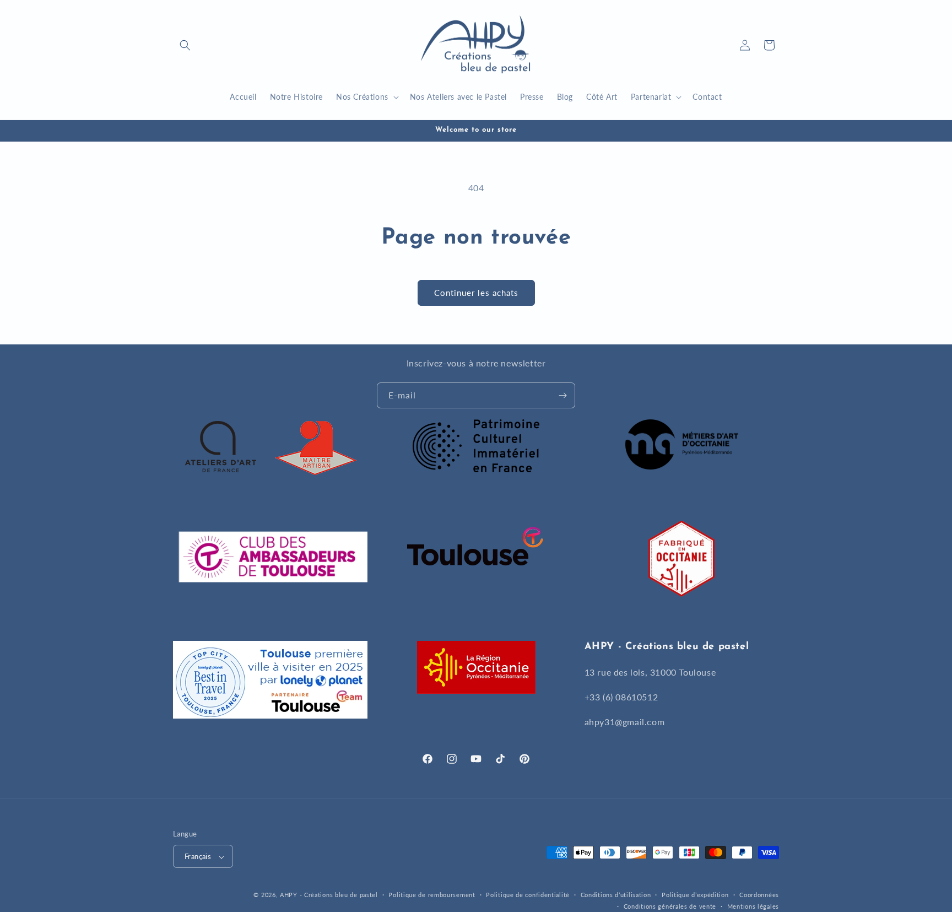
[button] (185, 45)
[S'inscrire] (562, 395)
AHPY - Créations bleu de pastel (329, 895)
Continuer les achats (476, 293)
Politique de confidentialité (528, 894)
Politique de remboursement (431, 894)
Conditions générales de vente (670, 906)
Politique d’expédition (695, 894)
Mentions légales (753, 906)
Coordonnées (759, 894)
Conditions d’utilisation (616, 894)
